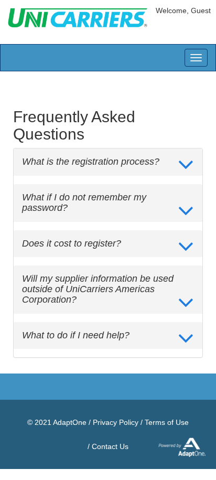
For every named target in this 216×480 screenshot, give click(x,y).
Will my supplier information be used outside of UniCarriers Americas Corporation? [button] (98, 289)
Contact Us (110, 446)
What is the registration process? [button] (90, 162)
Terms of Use (167, 422)
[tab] (108, 162)
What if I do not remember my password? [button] (84, 203)
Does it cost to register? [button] (71, 244)
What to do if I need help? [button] (75, 335)
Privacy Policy (115, 422)
